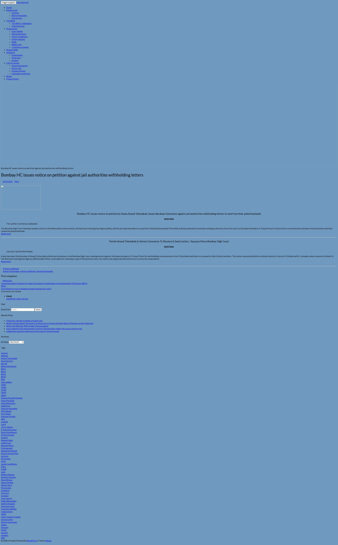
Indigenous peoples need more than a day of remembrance (32, 331)
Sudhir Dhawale (8, 503)
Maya (17, 181)
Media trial (16, 44)
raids (3, 472)
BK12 (3, 371)
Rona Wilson (6, 480)
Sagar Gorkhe (7, 482)
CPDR (3, 390)
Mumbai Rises (7, 445)
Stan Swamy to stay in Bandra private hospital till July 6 (26, 287)
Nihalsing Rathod (9, 450)
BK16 (3, 376)
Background (11, 10)
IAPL (3, 419)
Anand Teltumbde (11, 271)
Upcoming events (19, 65)
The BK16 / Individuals (22, 23)
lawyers (4, 437)
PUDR (3, 469)
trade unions (6, 511)
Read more (6, 233)
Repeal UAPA (12, 49)
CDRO (3, 387)
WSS (3, 538)
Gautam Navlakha (9, 408)
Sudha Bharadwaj (8, 501)
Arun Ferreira (7, 361)
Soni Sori (5, 493)
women (4, 532)
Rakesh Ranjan (7, 474)
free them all (23, 2)
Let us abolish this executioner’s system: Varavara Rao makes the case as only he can (44, 328)
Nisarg (48, 540)
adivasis (4, 355)
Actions (15, 60)
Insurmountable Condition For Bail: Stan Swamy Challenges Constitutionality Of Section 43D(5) (44, 282)
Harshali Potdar (8, 416)
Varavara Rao (7, 519)
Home (9, 7)
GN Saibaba (6, 411)
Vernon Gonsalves (45, 271)
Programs (16, 57)
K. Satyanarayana (9, 429)
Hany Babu (6, 413)
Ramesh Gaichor (8, 477)
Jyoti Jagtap (7, 427)
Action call (16, 68)
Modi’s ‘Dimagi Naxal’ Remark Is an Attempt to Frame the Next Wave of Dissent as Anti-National (49, 323)
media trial (6, 443)
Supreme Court (8, 506)
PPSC (3, 461)
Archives (5, 342)
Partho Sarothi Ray (9, 453)
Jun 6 (3, 424)
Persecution (11, 28)
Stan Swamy (6, 498)
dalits (3, 395)
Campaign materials (21, 73)
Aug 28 (4, 363)
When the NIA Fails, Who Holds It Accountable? (27, 326)
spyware (4, 495)
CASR (3, 384)
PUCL (3, 466)
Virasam (4, 527)
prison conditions (28, 271)
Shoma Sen (6, 487)
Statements (17, 55)
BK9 (3, 379)
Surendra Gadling (9, 509)
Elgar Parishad (7, 400)
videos (4, 524)
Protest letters (18, 71)
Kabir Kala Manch (9, 432)
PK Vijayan (5, 458)
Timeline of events (20, 47)
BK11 (3, 369)
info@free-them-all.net (17, 298)
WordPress (32, 540)
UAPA (3, 514)
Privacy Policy (12, 79)
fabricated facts (8, 403)
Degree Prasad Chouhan (12, 398)
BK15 (3, 374)
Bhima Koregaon (19, 15)
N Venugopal (7, 448)
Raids (14, 42)
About (9, 76)
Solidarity (10, 52)
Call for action (12, 63)
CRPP (3, 392)
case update (6, 382)
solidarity (5, 490)
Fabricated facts (19, 34)
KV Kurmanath (7, 435)
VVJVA (3, 530)
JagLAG (4, 421)
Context (15, 12)
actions (4, 353)
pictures (4, 456)
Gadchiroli (5, 406)
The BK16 (10, 20)
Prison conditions (20, 36)
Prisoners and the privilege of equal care (24, 320)
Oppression (17, 18)
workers (4, 535)
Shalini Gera (6, 485)
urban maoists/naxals (11, 517)
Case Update (17, 31)
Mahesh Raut (7, 440)
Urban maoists (18, 39)
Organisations (18, 26)
